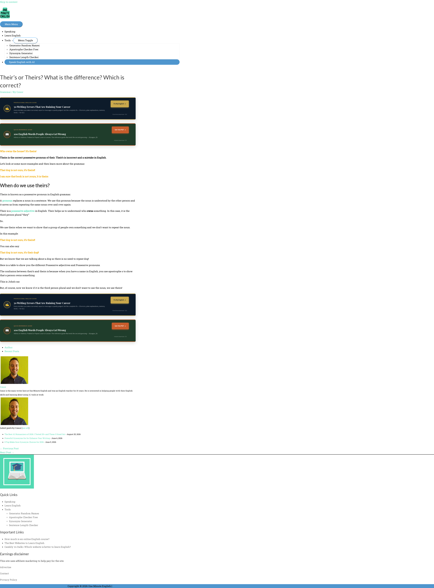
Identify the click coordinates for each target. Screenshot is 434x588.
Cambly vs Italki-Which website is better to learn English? (38, 546)
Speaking (10, 31)
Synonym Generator (21, 53)
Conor (3, 387)
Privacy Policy (8, 579)
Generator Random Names (24, 45)
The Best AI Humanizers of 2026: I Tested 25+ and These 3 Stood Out (35, 434)
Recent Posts (12, 351)
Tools (8, 40)
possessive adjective (22, 210)
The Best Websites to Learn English (24, 543)
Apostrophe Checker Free (23, 49)
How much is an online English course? (27, 539)
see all (25, 428)
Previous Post (9, 448)
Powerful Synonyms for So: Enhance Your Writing (27, 438)
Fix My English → (120, 104)
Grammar (5, 92)
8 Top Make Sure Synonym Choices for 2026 (24, 442)
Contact (4, 573)
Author (9, 347)
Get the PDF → (120, 130)
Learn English (13, 35)
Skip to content (8, 2)
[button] (92, 62)
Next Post (7, 452)
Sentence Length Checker (24, 57)
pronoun (7, 200)
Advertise (5, 567)
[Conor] (14, 383)
